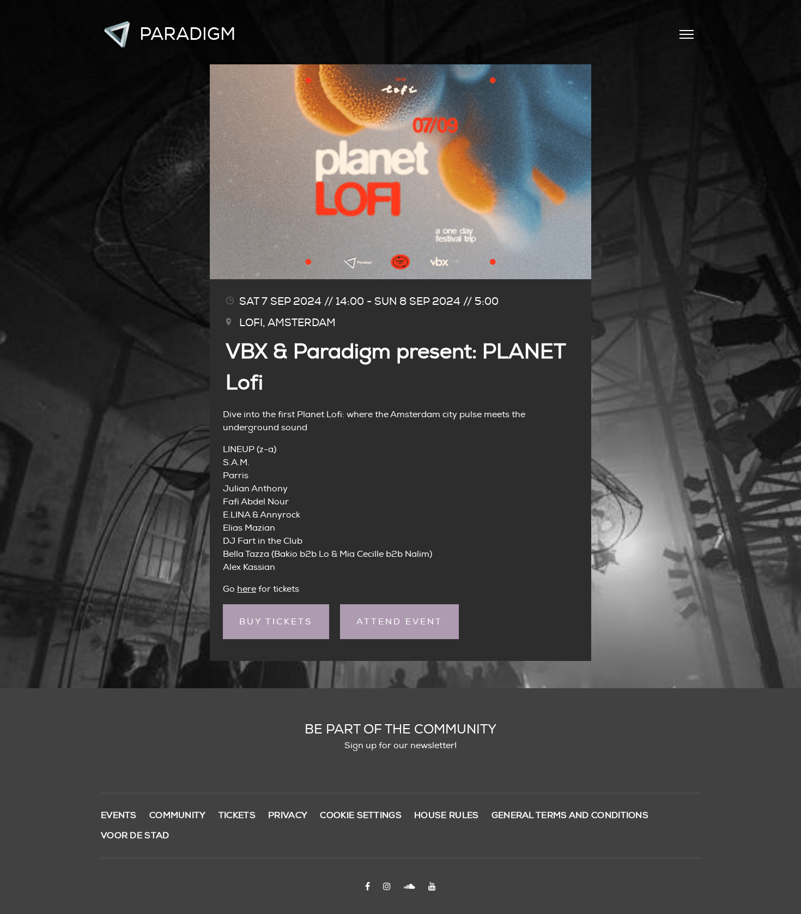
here (246, 589)
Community (177, 815)
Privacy (287, 815)
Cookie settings (361, 815)
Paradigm (187, 34)
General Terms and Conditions (569, 815)
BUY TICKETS (276, 621)
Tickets (237, 815)
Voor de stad (135, 835)
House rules (446, 815)
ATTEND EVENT (399, 621)
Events (119, 815)
